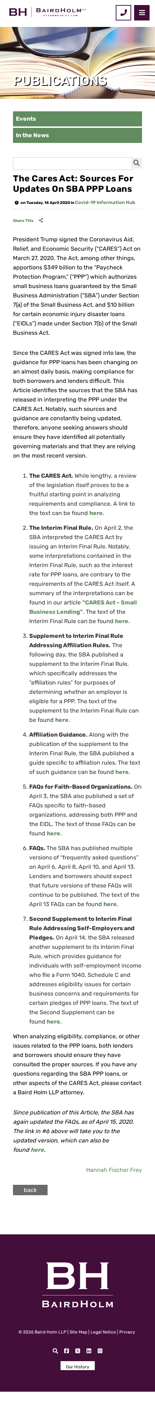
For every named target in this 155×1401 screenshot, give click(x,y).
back (30, 1190)
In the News (32, 135)
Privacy (127, 1332)
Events (26, 118)
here (121, 621)
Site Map (78, 1332)
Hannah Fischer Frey (114, 1169)
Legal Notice (103, 1332)
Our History (77, 1366)
